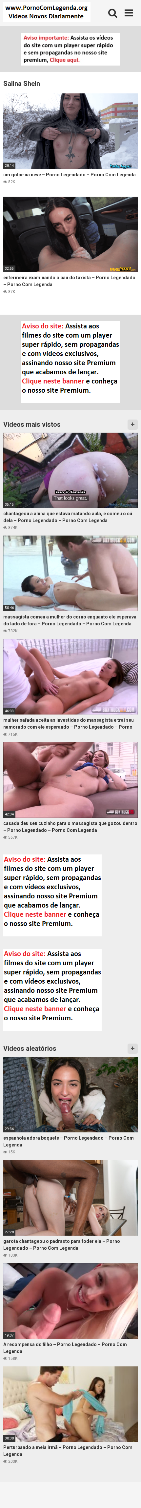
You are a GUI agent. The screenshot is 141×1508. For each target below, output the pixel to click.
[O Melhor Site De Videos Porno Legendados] (47, 13)
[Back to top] (129, 1494)
